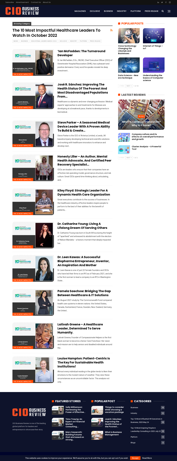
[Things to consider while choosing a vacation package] (97, 410)
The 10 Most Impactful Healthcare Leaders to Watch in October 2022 (23, 74)
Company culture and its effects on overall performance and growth (148, 137)
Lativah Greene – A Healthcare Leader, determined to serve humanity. (80, 328)
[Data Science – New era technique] (129, 65)
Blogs (16, 41)
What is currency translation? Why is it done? (141, 123)
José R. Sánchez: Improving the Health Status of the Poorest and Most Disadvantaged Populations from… (83, 90)
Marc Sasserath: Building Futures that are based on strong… (75, 436)
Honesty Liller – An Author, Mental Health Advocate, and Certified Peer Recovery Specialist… (84, 160)
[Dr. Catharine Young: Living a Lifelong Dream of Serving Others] (33, 235)
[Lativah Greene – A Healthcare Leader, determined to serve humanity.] (33, 335)
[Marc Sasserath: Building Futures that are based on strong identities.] (58, 435)
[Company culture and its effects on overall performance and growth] (124, 137)
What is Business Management (113, 433)
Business (108, 11)
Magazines (80, 11)
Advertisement (22, 2)
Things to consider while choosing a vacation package (114, 410)
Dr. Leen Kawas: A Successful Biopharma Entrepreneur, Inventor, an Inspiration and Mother (84, 261)
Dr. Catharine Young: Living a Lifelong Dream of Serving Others (82, 226)
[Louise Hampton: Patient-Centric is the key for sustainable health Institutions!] (33, 369)
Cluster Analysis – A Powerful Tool (146, 147)
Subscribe (10, 2)
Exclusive (95, 11)
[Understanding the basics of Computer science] (154, 65)
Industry (121, 11)
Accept (135, 458)
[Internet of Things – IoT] (154, 35)
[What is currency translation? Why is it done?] (141, 114)
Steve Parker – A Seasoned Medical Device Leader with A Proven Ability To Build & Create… (84, 126)
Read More (147, 458)
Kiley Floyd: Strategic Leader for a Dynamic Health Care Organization (84, 192)
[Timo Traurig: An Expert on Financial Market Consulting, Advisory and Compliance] (58, 422)
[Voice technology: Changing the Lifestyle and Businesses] (129, 35)
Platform (136, 11)
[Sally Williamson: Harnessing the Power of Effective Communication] (58, 410)
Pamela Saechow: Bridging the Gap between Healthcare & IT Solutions (84, 293)
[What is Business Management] (97, 435)
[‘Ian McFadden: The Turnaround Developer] (33, 62)
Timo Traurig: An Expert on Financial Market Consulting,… (75, 423)
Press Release (151, 11)
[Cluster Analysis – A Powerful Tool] (124, 149)
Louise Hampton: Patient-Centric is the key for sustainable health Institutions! (84, 362)
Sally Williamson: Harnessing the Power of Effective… (75, 410)
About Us (47, 2)
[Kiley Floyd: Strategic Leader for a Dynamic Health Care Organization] (33, 201)
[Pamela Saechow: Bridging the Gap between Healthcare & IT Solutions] (33, 302)
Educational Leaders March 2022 (44, 41)
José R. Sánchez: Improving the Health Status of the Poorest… (113, 423)
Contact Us (36, 2)
